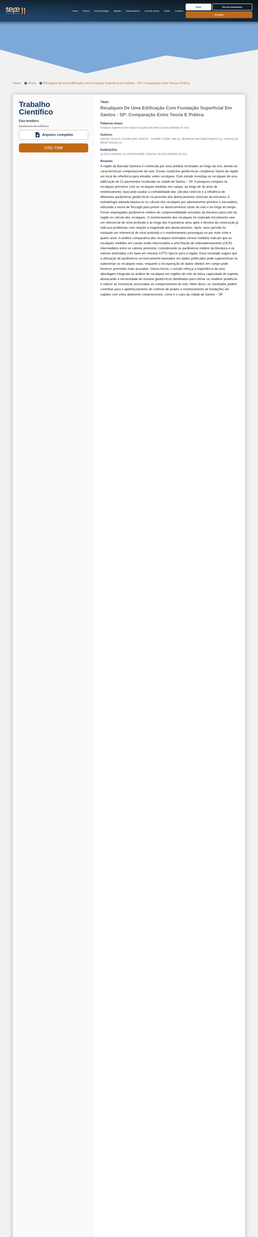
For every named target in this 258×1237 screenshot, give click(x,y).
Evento (86, 11)
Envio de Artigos (101, 11)
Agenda (117, 11)
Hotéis (167, 11)
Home (75, 11)
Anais (198, 7)
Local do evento (152, 11)
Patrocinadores (133, 11)
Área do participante (232, 7)
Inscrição (219, 15)
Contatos (179, 11)
